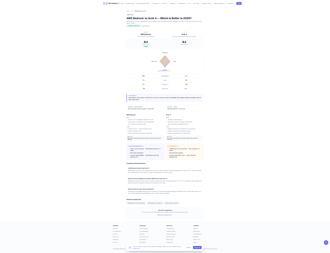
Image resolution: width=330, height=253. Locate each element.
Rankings (172, 3)
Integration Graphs (171, 234)
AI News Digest (170, 228)
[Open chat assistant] (326, 242)
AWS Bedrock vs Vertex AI (155, 203)
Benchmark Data (170, 237)
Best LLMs (142, 234)
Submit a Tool (196, 239)
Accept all (197, 247)
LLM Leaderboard (144, 231)
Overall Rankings (144, 228)
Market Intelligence (219, 3)
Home (122, 3)
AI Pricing (115, 234)
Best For (164, 3)
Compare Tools (129, 3)
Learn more (136, 248)
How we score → (146, 25)
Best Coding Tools (144, 237)
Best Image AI (143, 239)
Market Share (169, 239)
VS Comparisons (117, 231)
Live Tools (196, 3)
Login (239, 3)
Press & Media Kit (197, 234)
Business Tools (206, 3)
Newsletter (196, 237)
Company (230, 3)
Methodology (196, 231)
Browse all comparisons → (165, 215)
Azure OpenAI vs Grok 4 (171, 203)
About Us (195, 228)
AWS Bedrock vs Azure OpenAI (136, 203)
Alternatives (181, 3)
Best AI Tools (116, 237)
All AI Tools (115, 228)
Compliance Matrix (171, 231)
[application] (165, 61)
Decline (188, 247)
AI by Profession (142, 3)
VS (189, 3)
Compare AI (155, 3)
